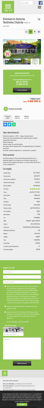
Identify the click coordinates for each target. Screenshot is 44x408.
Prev (4, 61)
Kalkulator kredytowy (17, 117)
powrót (39, 19)
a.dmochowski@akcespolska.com (22, 79)
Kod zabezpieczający (11, 325)
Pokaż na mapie (35, 31)
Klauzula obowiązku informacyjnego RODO (18, 322)
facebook (41, 3)
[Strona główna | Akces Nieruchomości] (12, 7)
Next (40, 61)
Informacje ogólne (7, 117)
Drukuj (39, 31)
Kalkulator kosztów (26, 117)
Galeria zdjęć (30, 31)
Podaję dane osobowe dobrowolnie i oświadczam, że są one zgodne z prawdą (22, 307)
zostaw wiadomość (22, 90)
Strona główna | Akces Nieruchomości (17, 374)
